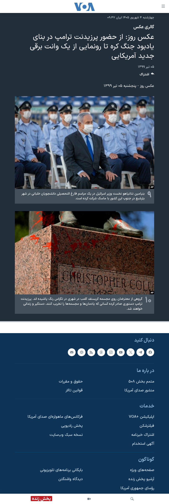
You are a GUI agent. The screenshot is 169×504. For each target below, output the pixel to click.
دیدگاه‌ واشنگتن (70, 479)
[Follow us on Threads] (101, 352)
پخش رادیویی (72, 426)
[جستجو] (132, 499)
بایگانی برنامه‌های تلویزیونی (61, 470)
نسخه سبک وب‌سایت (66, 435)
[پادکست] (81, 352)
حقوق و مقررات (71, 381)
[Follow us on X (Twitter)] (130, 352)
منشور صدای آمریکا (139, 390)
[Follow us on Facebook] (150, 352)
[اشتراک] (72, 352)
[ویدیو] (89, 499)
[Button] (147, 75)
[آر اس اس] (91, 352)
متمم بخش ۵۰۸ (141, 381)
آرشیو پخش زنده (141, 479)
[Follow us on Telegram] (140, 352)
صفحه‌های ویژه (142, 470)
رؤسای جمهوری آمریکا (137, 488)
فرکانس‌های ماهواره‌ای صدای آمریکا (55, 417)
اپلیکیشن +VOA (141, 417)
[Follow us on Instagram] (111, 352)
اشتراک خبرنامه (142, 435)
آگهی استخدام (143, 444)
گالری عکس (143, 27)
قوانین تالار (74, 390)
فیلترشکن (147, 426)
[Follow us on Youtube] (121, 352)
